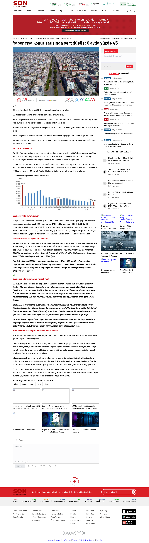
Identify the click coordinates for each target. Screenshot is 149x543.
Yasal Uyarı (99, 540)
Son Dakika (17, 11)
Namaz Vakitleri (29, 500)
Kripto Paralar (129, 500)
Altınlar (73, 511)
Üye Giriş (103, 511)
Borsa (15, 500)
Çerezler (75, 540)
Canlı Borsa (55, 511)
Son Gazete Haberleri (20, 38)
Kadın (70, 11)
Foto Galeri (81, 11)
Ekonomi (52, 11)
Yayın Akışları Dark (39, 514)
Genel (31, 38)
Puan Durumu (74, 500)
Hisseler (88, 500)
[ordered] (41, 466)
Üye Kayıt (103, 514)
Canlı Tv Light (18, 517)
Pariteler (100, 500)
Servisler (29, 11)
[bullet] (44, 466)
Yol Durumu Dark (19, 514)
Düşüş (16, 384)
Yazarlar (105, 11)
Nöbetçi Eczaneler (39, 517)
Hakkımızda (50, 540)
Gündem (41, 11)
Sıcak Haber (90, 524)
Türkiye (47, 384)
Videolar (94, 11)
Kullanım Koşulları (89, 540)
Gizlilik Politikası (66, 540)
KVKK (80, 540)
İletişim (57, 540)
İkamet (24, 384)
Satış (39, 384)
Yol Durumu (114, 500)
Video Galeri (90, 514)
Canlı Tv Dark (37, 511)
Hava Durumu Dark (20, 511)
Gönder (20, 466)
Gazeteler (116, 11)
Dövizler (73, 514)
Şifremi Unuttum (106, 517)
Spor (62, 11)
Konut (32, 384)
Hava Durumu (59, 500)
